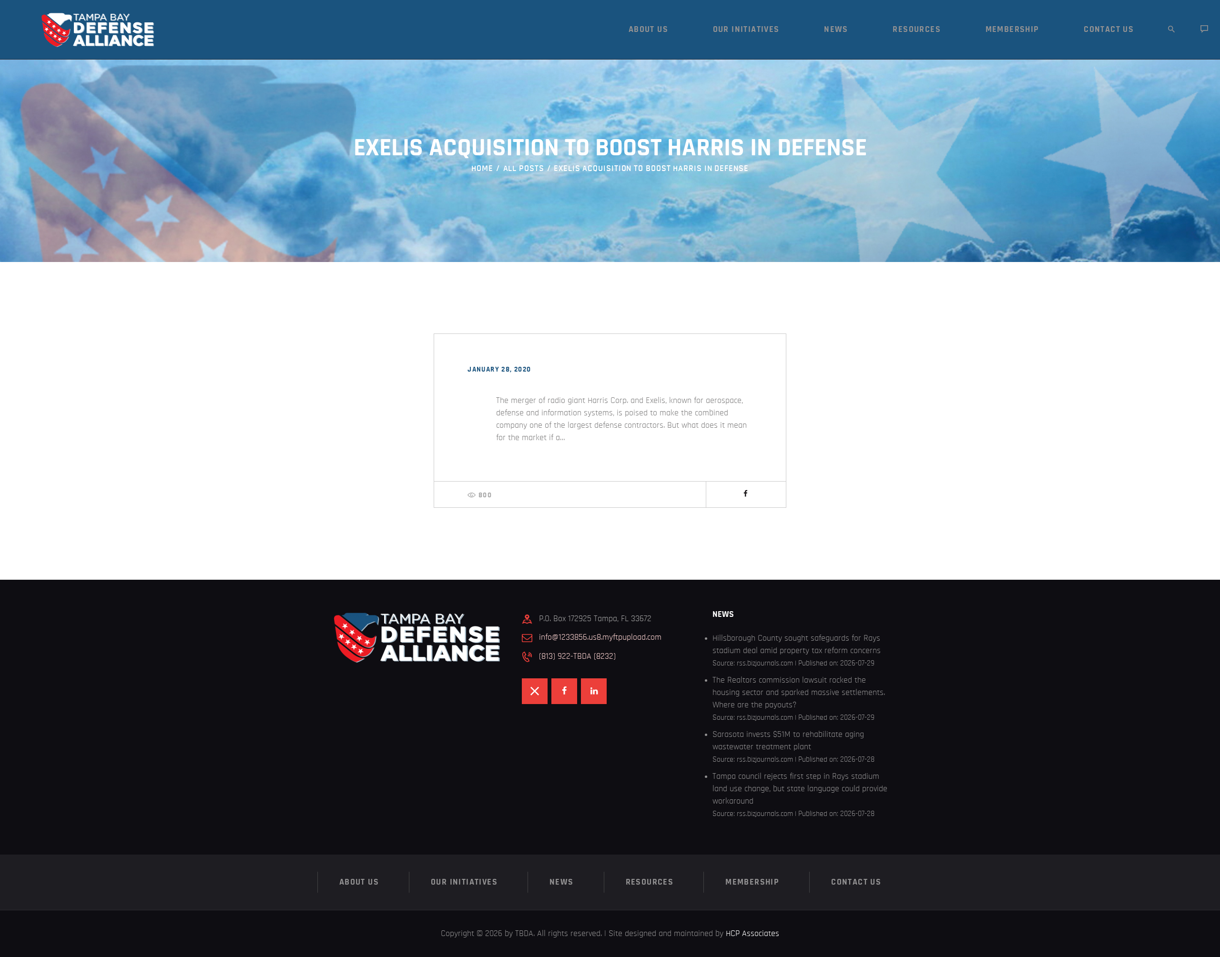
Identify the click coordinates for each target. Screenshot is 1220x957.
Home (482, 168)
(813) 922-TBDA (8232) (577, 656)
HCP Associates (752, 933)
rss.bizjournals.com (765, 663)
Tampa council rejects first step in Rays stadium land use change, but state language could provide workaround (799, 789)
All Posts (523, 168)
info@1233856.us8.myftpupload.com (600, 637)
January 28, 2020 (499, 369)
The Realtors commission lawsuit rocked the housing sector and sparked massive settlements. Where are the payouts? (798, 692)
